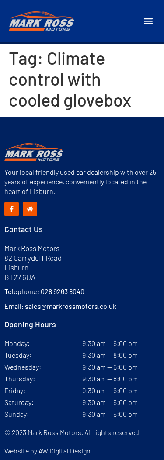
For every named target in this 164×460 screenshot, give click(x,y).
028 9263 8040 (62, 291)
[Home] (30, 209)
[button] (148, 21)
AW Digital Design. (65, 450)
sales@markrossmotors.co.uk (70, 306)
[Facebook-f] (11, 209)
